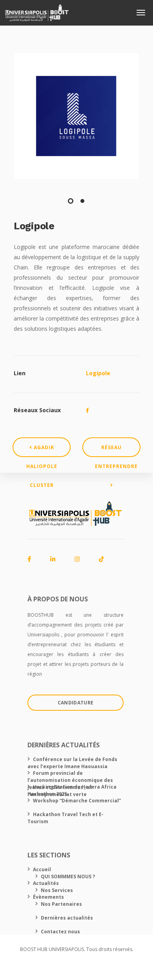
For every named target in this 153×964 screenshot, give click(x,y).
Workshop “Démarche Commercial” (77, 800)
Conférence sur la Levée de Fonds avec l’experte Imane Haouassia (72, 763)
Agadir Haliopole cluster (41, 450)
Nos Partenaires (61, 904)
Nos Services (57, 890)
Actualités (46, 883)
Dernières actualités (67, 917)
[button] (70, 201)
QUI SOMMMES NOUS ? (68, 876)
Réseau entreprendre (116, 450)
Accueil (42, 869)
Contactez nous (60, 931)
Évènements (48, 897)
